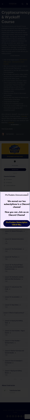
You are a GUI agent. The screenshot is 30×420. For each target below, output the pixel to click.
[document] (15, 210)
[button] (27, 193)
